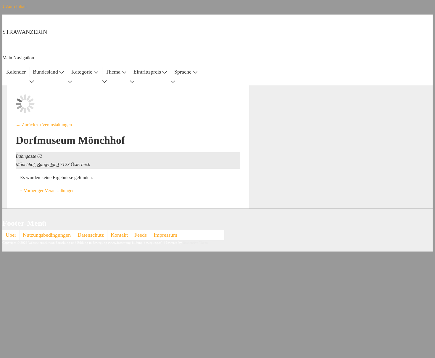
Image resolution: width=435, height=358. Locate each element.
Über (11, 235)
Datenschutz (91, 235)
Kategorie (81, 72)
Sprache (182, 72)
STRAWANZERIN (24, 31)
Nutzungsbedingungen (47, 235)
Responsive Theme (196, 242)
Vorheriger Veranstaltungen (47, 190)
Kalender (16, 72)
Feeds (140, 235)
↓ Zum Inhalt (14, 6)
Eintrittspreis (147, 72)
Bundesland (45, 72)
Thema (113, 72)
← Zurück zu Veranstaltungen (44, 124)
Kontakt (119, 235)
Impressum (165, 235)
